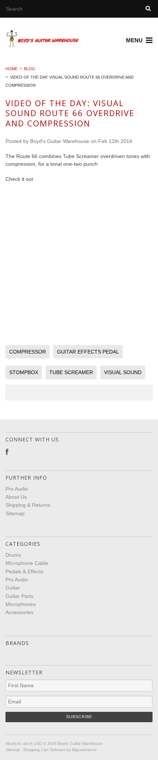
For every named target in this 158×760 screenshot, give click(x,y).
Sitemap (15, 513)
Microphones (21, 604)
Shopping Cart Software (44, 750)
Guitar (13, 588)
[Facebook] (7, 452)
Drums (13, 555)
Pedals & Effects (24, 571)
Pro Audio (17, 579)
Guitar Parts (19, 596)
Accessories (19, 612)
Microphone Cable (27, 563)
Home (12, 69)
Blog (29, 69)
